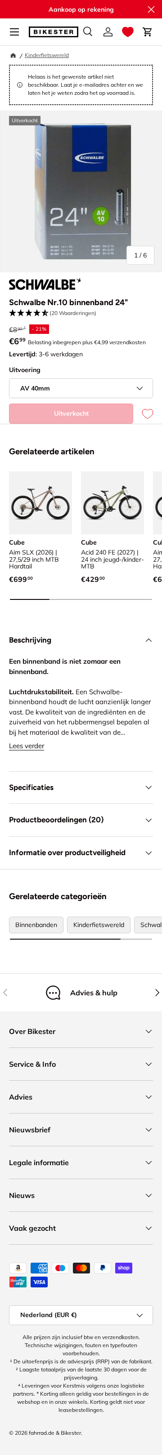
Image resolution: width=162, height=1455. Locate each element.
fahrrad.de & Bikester (55, 1432)
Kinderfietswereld (47, 55)
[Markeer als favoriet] (143, 414)
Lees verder (26, 745)
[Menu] (14, 32)
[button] (128, 32)
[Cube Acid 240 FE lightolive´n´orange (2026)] (112, 502)
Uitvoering (24, 370)
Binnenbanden (36, 925)
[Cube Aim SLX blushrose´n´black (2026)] (40, 502)
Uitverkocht (71, 413)
